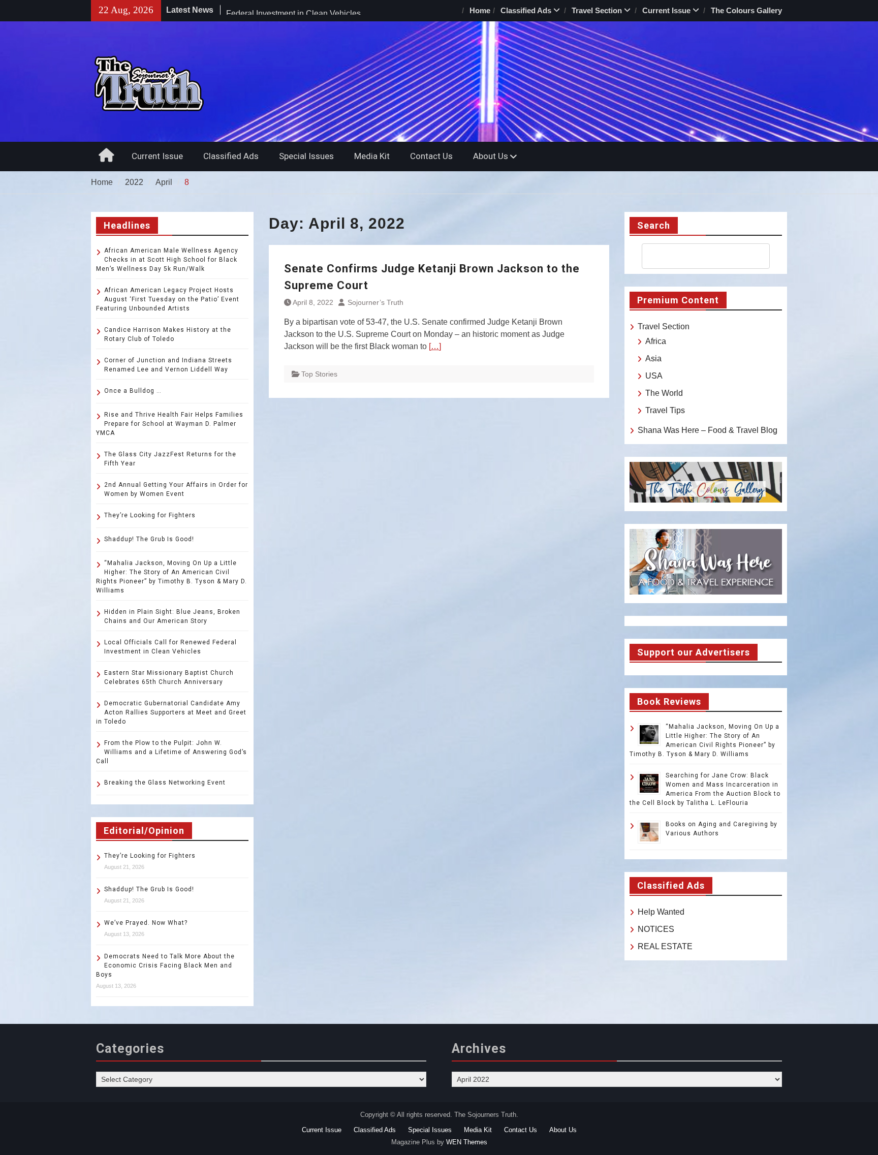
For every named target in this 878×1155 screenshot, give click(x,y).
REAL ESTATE (665, 946)
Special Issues (306, 156)
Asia (653, 358)
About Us (490, 156)
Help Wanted (661, 912)
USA (654, 375)
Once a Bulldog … (133, 390)
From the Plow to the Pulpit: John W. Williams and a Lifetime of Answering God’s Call (171, 752)
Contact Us (431, 156)
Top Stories (319, 374)
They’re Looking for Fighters (150, 515)
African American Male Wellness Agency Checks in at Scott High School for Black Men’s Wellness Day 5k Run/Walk (167, 259)
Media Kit (372, 156)
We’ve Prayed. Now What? (145, 922)
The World (664, 393)
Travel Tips (665, 410)
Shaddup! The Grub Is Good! (149, 539)
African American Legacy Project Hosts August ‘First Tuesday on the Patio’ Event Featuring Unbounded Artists (167, 299)
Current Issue (666, 10)
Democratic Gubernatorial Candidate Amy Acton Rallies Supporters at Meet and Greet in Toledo (171, 712)
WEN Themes (466, 1142)
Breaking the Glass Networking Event (165, 782)
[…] (435, 346)
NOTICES (656, 929)
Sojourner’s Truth (375, 302)
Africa (655, 341)
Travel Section (597, 10)
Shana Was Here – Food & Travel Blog (707, 430)
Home (479, 10)
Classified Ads (525, 10)
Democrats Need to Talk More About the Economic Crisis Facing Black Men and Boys (165, 965)
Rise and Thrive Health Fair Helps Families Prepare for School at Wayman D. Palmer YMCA (169, 423)
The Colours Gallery (746, 10)
